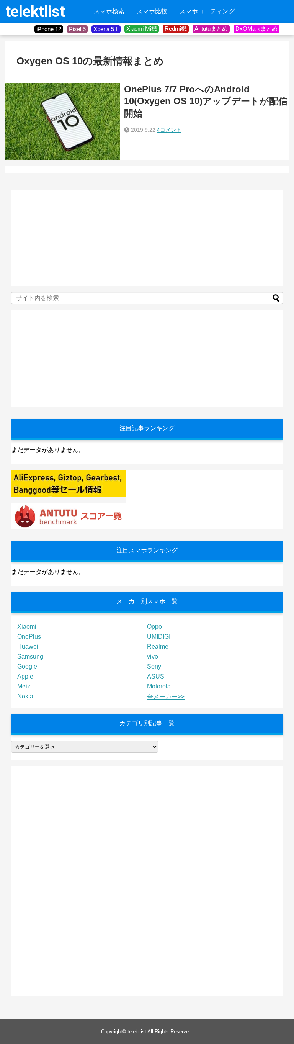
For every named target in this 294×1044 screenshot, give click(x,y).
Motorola (159, 686)
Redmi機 (176, 28)
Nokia (25, 696)
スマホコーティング (207, 11)
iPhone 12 (48, 29)
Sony (154, 666)
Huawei (27, 646)
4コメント (169, 130)
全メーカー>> (166, 696)
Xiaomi (26, 626)
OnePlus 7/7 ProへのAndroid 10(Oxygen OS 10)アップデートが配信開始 (205, 101)
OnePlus (29, 636)
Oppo (154, 626)
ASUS (155, 676)
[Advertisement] (68, 238)
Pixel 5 (77, 29)
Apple (25, 676)
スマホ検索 (109, 11)
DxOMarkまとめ (256, 28)
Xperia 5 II (106, 29)
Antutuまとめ (211, 28)
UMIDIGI (158, 636)
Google (27, 666)
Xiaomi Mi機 (141, 28)
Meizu (25, 686)
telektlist (35, 12)
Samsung (30, 656)
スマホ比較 (152, 11)
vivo (152, 656)
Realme (157, 646)
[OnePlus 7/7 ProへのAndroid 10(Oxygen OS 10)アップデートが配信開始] (62, 121)
